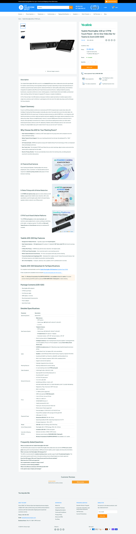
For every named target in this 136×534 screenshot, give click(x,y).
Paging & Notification (63, 14)
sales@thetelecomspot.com (29, 517)
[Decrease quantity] (88, 62)
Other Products (85, 14)
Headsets (75, 14)
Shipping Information (60, 510)
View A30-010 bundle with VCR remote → (52, 272)
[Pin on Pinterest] (109, 40)
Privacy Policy (58, 514)
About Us (57, 505)
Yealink (83, 40)
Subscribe (102, 516)
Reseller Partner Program (82, 505)
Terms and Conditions (60, 512)
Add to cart (89, 67)
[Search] (71, 7)
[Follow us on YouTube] (61, 529)
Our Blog (57, 519)
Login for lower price (92, 51)
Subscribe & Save (112, 1)
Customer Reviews (60, 507)
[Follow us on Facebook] (55, 529)
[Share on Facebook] (106, 40)
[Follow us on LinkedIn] (63, 529)
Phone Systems (30, 14)
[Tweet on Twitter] (112, 40)
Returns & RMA (59, 516)
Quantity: (83, 62)
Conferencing (51, 14)
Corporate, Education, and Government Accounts (83, 508)
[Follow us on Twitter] (58, 529)
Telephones (41, 14)
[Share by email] (114, 40)
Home (19, 18)
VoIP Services (96, 14)
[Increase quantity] (95, 62)
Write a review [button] (80, 482)
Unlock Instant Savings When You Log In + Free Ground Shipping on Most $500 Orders (38, 1)
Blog (105, 14)
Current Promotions (81, 514)
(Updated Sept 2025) (54, 269)
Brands (20, 14)
